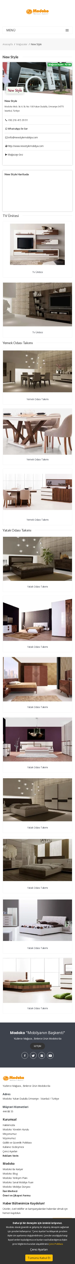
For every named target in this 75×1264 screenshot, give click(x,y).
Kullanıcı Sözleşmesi (13, 1147)
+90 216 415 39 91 (18, 120)
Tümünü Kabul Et (39, 1258)
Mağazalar (21, 44)
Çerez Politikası (56, 1243)
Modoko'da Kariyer (13, 1169)
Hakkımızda (9, 1125)
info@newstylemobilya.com (23, 137)
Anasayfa (8, 44)
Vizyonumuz (9, 1138)
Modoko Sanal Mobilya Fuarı (18, 1182)
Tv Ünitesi (37, 272)
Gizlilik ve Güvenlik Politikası (17, 1142)
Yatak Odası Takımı (37, 586)
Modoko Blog (10, 1173)
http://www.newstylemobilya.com (26, 146)
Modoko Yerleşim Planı (15, 1178)
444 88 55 (8, 1111)
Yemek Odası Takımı (37, 399)
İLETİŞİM (37, 1046)
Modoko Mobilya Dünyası (16, 1186)
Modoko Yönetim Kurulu (16, 1129)
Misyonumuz (10, 1133)
